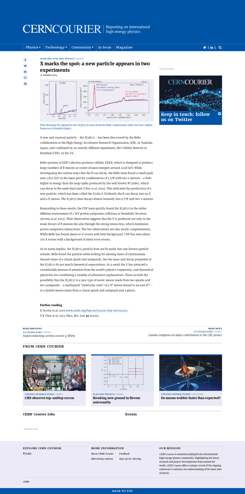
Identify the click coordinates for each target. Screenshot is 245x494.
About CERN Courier (102, 453)
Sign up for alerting (130, 458)
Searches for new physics (57, 59)
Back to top (122, 491)
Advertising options (102, 458)
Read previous (32, 328)
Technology (55, 47)
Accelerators (32, 332)
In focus (104, 47)
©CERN (27, 453)
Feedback (124, 453)
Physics (32, 47)
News (80, 59)
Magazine (124, 47)
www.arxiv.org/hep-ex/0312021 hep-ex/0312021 (97, 310)
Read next (215, 328)
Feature (197, 394)
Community (81, 47)
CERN (26, 481)
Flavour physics (104, 394)
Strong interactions (39, 394)
